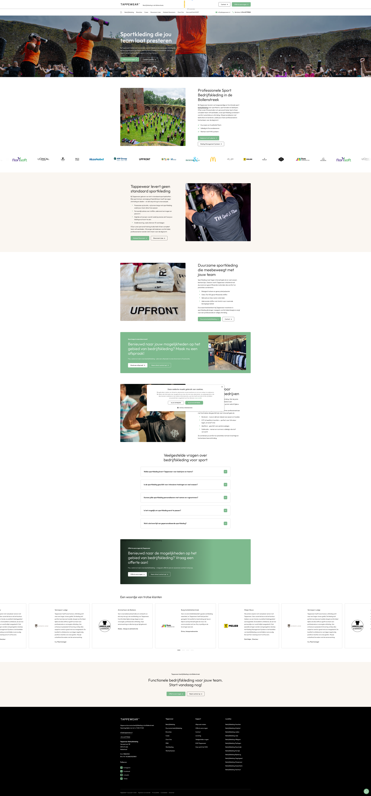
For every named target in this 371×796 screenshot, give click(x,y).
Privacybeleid (155, 792)
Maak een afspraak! (136, 365)
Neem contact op (194, 694)
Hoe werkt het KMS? (192, 12)
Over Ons (181, 12)
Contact (223, 4)
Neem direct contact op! (159, 365)
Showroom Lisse (155, 12)
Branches (139, 12)
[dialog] (185, 398)
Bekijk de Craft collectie (207, 138)
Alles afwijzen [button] (176, 403)
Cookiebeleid (164, 792)
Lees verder (198, 398)
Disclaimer (171, 792)
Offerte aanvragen (240, 4)
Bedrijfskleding (129, 12)
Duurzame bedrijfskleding (208, 319)
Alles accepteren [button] (194, 403)
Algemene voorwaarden (144, 792)
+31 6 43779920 (125, 737)
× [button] (222, 387)
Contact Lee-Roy (148, 59)
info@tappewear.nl (126, 732)
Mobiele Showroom (169, 12)
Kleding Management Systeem (210, 144)
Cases (146, 12)
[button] (185, 408)
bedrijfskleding (203, 107)
